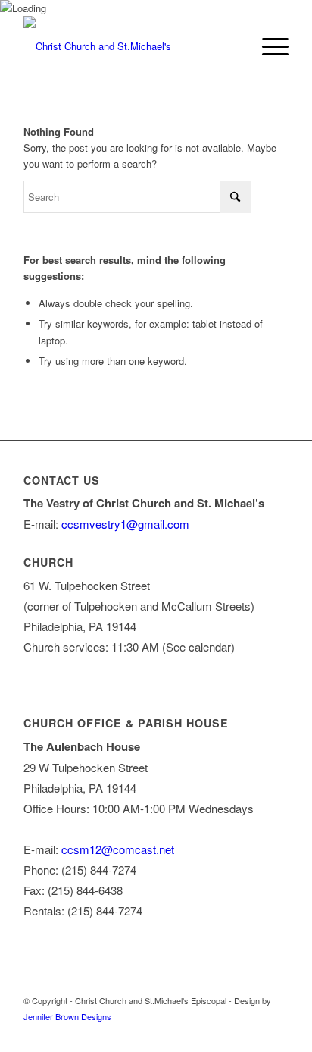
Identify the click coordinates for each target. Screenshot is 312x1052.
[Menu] (268, 46)
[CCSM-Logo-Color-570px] (129, 46)
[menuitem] (268, 46)
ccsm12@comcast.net (117, 849)
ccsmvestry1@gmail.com (125, 524)
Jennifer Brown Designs (67, 1016)
